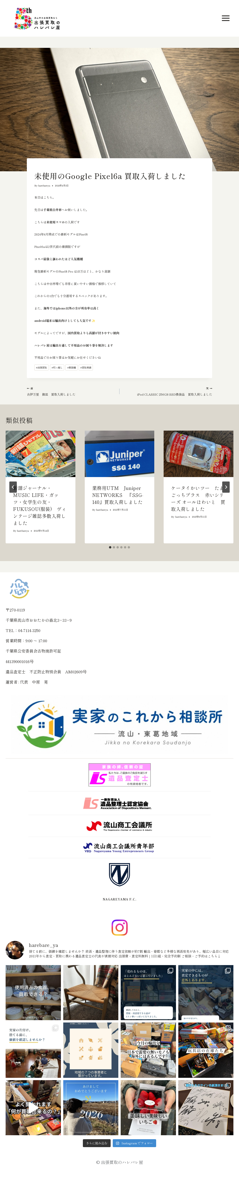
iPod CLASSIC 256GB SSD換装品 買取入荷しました (174, 391)
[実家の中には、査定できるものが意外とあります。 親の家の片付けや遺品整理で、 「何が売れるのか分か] (206, 992)
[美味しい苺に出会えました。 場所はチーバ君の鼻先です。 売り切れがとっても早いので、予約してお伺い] (148, 1107)
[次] (226, 487)
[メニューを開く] (226, 18)
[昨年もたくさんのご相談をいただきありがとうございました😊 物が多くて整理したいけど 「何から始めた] (91, 1107)
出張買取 (41, 367)
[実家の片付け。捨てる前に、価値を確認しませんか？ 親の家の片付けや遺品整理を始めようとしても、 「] (33, 1050)
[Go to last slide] (13, 487)
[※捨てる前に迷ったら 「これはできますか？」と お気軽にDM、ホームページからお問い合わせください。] (33, 1107)
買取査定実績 (41, 167)
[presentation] (40, 454)
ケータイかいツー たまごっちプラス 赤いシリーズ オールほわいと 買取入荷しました (198, 498)
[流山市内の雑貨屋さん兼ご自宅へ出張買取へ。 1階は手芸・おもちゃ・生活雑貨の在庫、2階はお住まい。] (206, 1050)
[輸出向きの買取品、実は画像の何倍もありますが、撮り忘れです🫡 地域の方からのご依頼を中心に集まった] (148, 1050)
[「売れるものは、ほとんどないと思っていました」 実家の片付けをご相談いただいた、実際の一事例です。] (148, 992)
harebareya (44, 185)
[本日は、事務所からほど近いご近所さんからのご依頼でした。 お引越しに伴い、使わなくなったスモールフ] (91, 992)
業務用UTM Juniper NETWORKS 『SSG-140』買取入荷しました (119, 495)
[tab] (110, 547)
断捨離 (71, 367)
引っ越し (57, 367)
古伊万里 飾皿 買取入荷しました (51, 391)
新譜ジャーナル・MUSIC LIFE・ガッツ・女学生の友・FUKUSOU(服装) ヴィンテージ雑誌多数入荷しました (39, 505)
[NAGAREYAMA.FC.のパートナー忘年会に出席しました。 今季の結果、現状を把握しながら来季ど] (206, 1107)
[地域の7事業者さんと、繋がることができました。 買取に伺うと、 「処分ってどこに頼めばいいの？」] (91, 1050)
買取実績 (85, 367)
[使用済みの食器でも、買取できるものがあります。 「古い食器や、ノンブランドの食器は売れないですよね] (33, 992)
